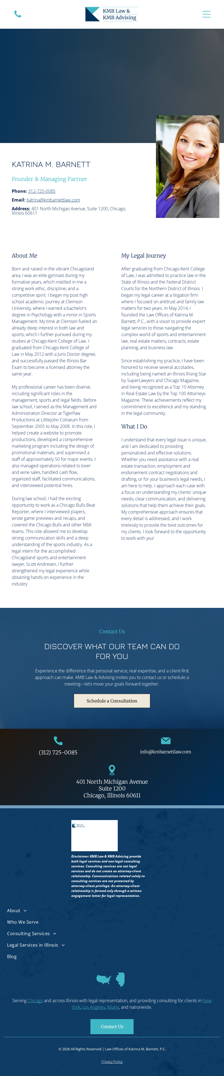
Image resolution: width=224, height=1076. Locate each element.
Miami (113, 1007)
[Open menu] (206, 14)
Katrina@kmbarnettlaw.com (53, 200)
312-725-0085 (41, 191)
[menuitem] (112, 910)
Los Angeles (93, 1007)
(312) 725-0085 (58, 752)
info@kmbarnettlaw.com (165, 751)
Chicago (35, 1001)
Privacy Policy (112, 1061)
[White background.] (17, 17)
